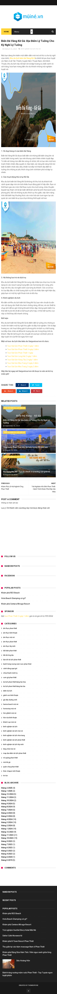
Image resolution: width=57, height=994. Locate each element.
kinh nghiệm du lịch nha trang (14, 735)
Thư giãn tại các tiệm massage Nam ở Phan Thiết (23, 947)
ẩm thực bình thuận (10, 633)
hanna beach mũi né (10, 704)
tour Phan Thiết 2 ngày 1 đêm (17, 616)
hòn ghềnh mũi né (9, 713)
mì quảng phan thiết (10, 758)
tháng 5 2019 (6, 860)
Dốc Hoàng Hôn (23, 961)
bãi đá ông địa (8, 655)
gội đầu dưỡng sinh (10, 700)
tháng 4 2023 (6, 854)
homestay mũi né (9, 709)
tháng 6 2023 (6, 848)
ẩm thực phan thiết (10, 628)
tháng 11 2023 (7, 835)
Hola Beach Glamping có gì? (13, 598)
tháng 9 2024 (6, 804)
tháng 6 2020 (6, 857)
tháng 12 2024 (7, 794)
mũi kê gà (6, 762)
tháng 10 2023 (7, 838)
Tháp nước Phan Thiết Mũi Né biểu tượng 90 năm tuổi (25, 447)
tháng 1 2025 (6, 791)
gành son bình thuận (10, 695)
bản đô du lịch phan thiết (12, 660)
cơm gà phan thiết (9, 677)
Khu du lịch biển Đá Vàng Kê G (22, 58)
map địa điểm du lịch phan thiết (14, 753)
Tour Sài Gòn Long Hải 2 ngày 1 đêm (22, 356)
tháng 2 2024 (6, 825)
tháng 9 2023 (6, 841)
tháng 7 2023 (6, 844)
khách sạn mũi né (9, 722)
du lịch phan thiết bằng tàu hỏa (14, 682)
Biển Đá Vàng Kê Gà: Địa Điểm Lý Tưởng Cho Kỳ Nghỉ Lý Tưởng (26, 421)
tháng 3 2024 (6, 822)
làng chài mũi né (9, 749)
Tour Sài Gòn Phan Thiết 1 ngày (20, 353)
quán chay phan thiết (11, 767)
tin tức (5, 776)
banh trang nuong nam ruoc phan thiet (17, 664)
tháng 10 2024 (7, 800)
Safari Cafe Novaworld (12, 936)
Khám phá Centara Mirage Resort (15, 604)
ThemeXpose (33, 985)
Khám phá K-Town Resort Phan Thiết (18, 941)
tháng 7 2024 (6, 810)
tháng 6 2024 (6, 813)
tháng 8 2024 (6, 807)
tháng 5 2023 (6, 851)
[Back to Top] (28, 991)
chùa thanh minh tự (10, 673)
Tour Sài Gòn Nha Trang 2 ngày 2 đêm (22, 363)
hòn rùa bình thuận (10, 718)
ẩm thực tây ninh (9, 646)
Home (6, 32)
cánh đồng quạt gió (10, 668)
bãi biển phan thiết (10, 651)
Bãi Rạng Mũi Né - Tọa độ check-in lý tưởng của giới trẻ (26, 472)
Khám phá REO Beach (10, 593)
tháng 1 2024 (6, 829)
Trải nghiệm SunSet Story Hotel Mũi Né (19, 930)
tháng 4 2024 (6, 819)
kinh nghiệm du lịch (10, 727)
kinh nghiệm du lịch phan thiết (14, 740)
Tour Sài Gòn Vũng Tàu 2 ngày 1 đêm (22, 360)
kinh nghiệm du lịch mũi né (31, 49)
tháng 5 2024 (6, 816)
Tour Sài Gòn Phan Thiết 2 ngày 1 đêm (23, 346)
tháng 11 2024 (7, 797)
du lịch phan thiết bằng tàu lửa (14, 686)
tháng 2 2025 (6, 788)
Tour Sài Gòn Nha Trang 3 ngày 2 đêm (22, 366)
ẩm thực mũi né (9, 637)
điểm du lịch (7, 691)
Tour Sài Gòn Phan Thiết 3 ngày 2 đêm (23, 349)
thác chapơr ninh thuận (11, 771)
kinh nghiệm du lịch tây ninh (13, 744)
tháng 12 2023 (7, 832)
